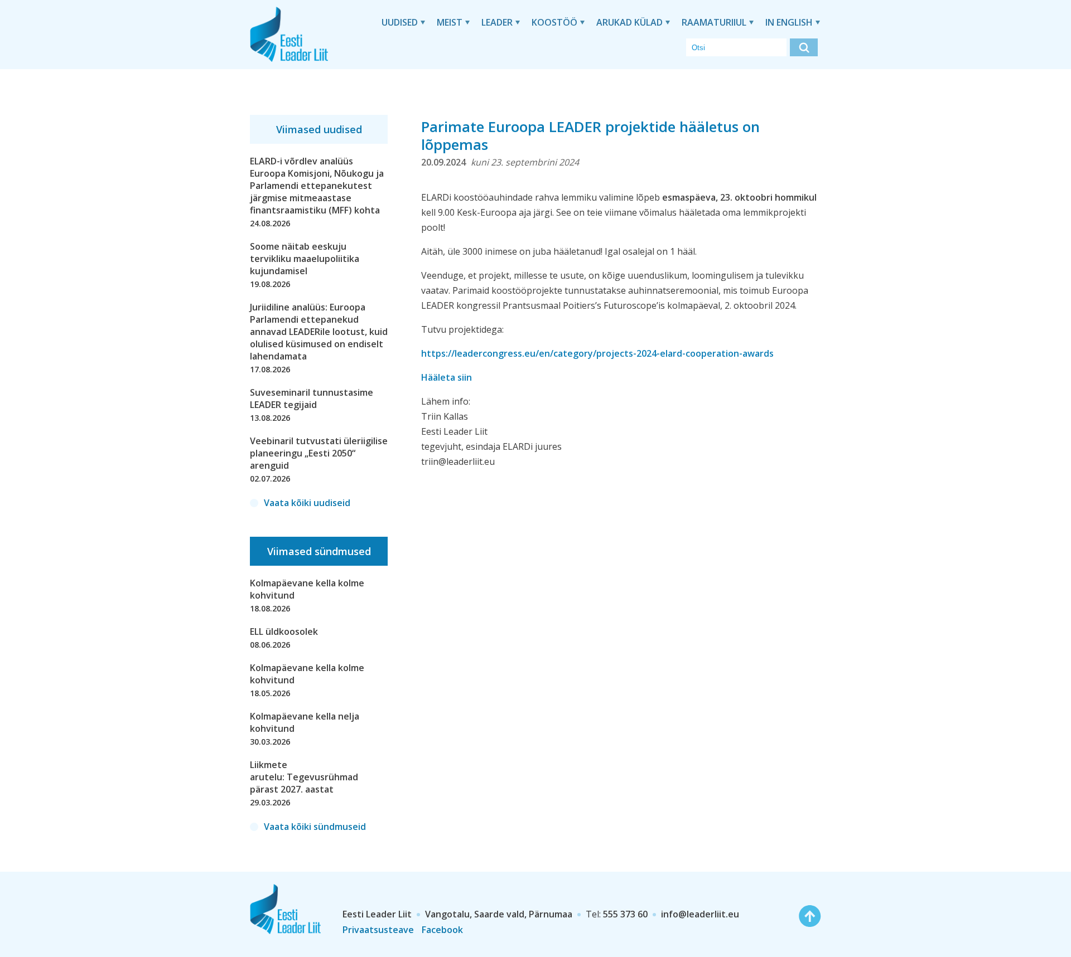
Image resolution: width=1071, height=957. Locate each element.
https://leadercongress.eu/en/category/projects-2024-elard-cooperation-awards (597, 353)
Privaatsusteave (378, 930)
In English (789, 22)
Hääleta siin (446, 377)
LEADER (497, 22)
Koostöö (554, 22)
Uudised (400, 22)
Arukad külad (629, 22)
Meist (449, 22)
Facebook (442, 930)
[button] (804, 47)
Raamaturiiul (714, 22)
